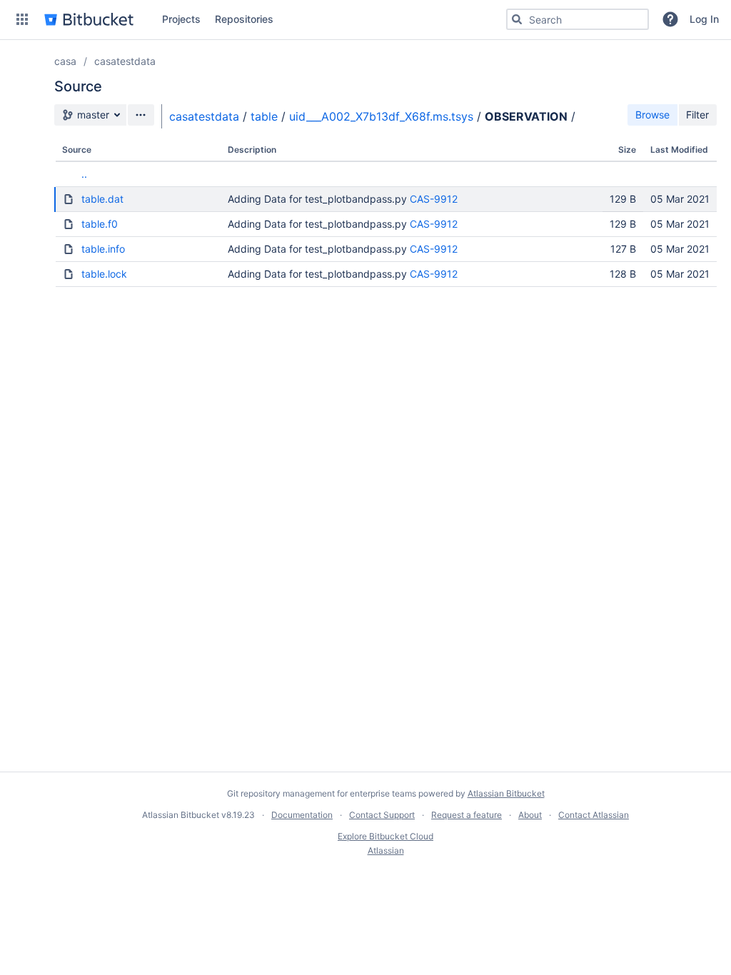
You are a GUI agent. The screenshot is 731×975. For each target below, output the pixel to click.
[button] (22, 19)
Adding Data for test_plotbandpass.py (317, 199)
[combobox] (577, 19)
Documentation (302, 814)
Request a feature (466, 814)
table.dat (102, 199)
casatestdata (125, 61)
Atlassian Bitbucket (506, 793)
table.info (103, 249)
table (264, 116)
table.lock (104, 274)
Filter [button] (697, 114)
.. (84, 174)
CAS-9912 (434, 199)
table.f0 (99, 224)
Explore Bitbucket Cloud (385, 836)
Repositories (244, 19)
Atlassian (386, 850)
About (530, 814)
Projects (181, 19)
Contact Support (382, 814)
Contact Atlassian (593, 814)
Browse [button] (652, 114)
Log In (704, 19)
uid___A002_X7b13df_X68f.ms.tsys (381, 116)
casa (65, 61)
